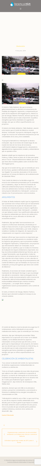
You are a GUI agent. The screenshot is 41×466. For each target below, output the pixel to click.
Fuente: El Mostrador (8, 415)
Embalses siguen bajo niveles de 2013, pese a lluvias (19, 441)
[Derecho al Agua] (20, 4)
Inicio (4, 30)
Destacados (12, 30)
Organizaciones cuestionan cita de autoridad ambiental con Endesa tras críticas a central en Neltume (22, 434)
